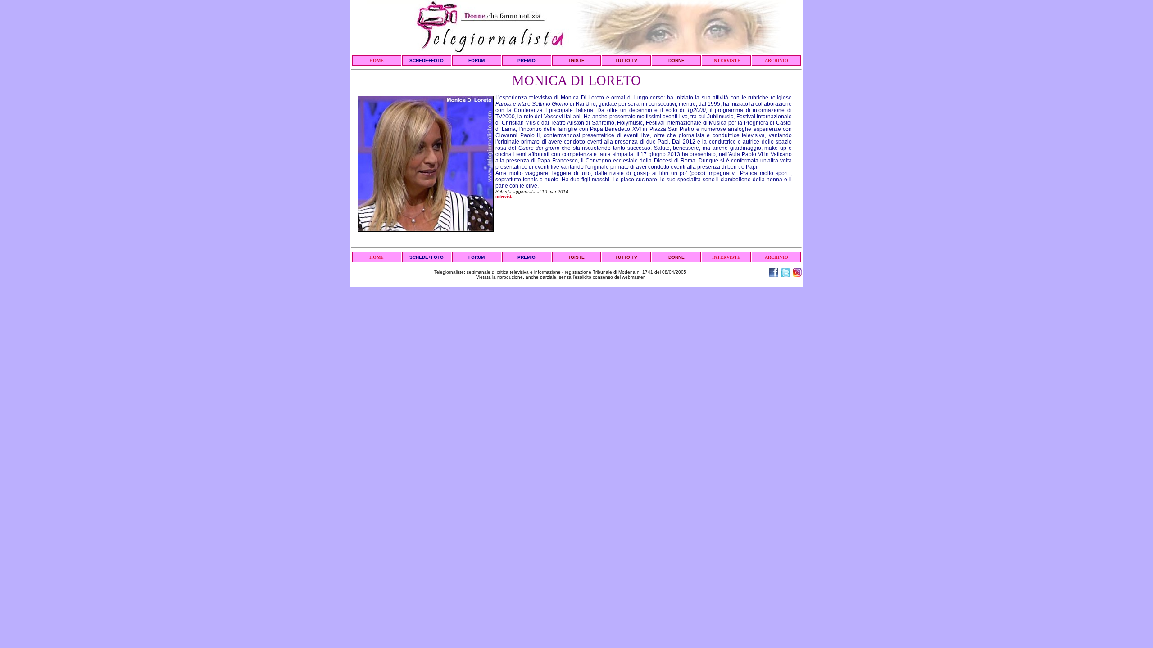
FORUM (476, 60)
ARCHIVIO (776, 60)
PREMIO (526, 60)
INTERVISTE (726, 60)
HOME (376, 60)
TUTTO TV (626, 60)
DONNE (676, 60)
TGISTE (576, 60)
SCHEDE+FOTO (426, 60)
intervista (504, 196)
